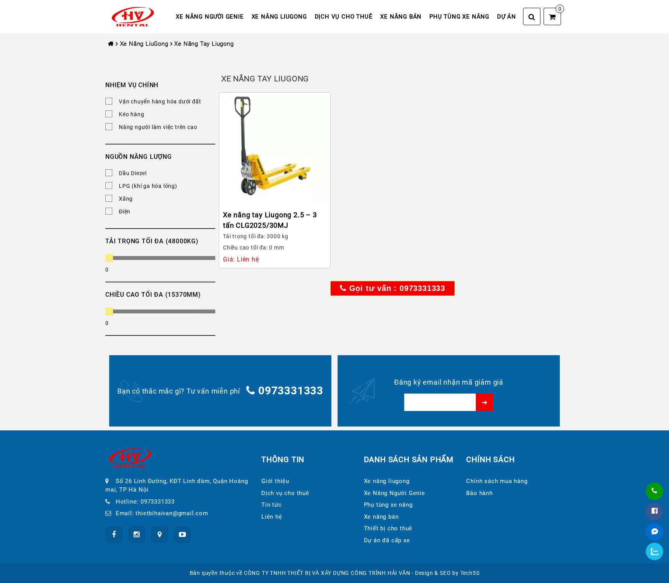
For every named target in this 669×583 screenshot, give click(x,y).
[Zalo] (654, 551)
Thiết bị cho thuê (388, 528)
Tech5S (470, 573)
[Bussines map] (159, 534)
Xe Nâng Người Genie (210, 16)
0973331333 (290, 390)
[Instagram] (137, 534)
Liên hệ (271, 516)
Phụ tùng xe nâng (459, 16)
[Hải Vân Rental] (133, 16)
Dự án (506, 16)
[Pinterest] (182, 534)
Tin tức (271, 504)
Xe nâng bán (401, 16)
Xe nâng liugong (279, 16)
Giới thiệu (275, 481)
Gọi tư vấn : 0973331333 (396, 288)
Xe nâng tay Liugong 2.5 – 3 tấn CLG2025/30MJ (270, 220)
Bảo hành (479, 493)
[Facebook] (655, 511)
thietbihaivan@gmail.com (172, 513)
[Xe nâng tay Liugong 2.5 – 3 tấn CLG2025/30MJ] (274, 148)
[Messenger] (654, 531)
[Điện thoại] (654, 491)
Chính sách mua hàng (496, 481)
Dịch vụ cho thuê (344, 16)
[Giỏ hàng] (552, 16)
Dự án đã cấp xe (387, 540)
